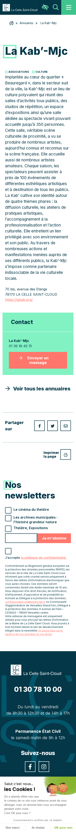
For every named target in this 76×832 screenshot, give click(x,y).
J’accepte (35, 558)
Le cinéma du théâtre (31, 509)
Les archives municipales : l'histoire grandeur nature (35, 519)
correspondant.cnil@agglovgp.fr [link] (25, 601)
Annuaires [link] (26, 23)
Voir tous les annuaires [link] (40, 389)
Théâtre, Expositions (31, 528)
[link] (22, 7)
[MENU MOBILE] (68, 7)
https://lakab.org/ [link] (19, 300)
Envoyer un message (38, 360)
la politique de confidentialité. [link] (43, 558)
